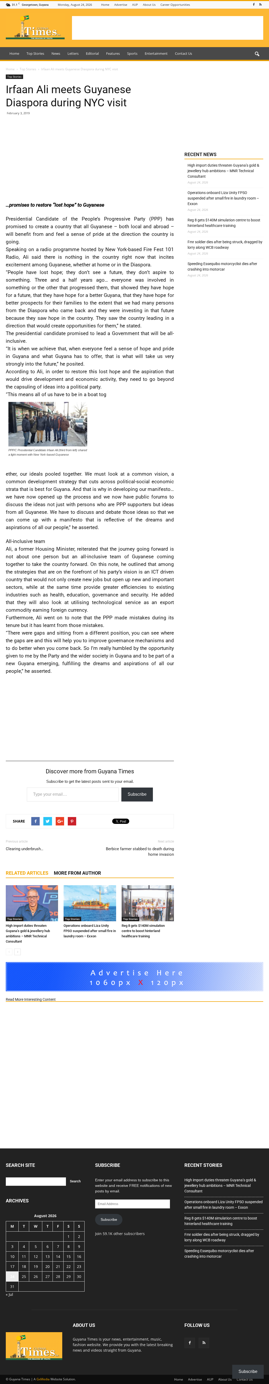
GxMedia (43, 1379)
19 (36, 1266)
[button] (257, 54)
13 (47, 1256)
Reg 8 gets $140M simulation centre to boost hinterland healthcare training (143, 931)
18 (24, 1266)
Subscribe (137, 794)
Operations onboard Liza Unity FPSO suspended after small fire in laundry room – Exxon (90, 931)
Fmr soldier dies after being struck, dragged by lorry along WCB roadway (225, 245)
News (55, 53)
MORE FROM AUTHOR (77, 873)
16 (79, 1256)
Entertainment (156, 53)
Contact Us (183, 53)
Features (113, 53)
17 (12, 1266)
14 (58, 1256)
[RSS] (260, 4)
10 (12, 1256)
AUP (135, 5)
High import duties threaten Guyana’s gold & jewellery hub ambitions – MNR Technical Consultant (223, 170)
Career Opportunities (175, 5)
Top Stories (35, 53)
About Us (149, 5)
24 (12, 1276)
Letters (73, 53)
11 (24, 1256)
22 (68, 1266)
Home (105, 5)
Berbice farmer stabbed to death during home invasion (140, 852)
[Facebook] (254, 4)
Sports (132, 53)
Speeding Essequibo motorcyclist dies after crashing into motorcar (222, 266)
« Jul (9, 1294)
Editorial (92, 53)
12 (36, 1256)
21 (58, 1266)
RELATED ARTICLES (27, 873)
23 (79, 1266)
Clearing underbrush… (24, 849)
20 (47, 1266)
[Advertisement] (167, 28)
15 (68, 1256)
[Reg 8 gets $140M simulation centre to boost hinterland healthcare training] (148, 903)
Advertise (120, 5)
